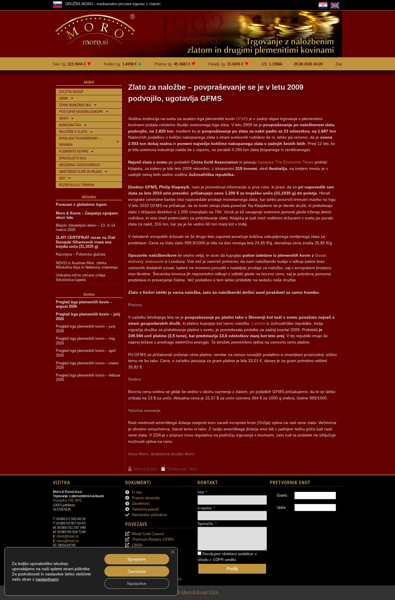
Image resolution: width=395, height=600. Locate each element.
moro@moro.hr (68, 541)
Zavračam (137, 571)
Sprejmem (136, 559)
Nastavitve (136, 583)
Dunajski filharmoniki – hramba (79, 141)
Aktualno (89, 197)
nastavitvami (47, 579)
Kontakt (208, 482)
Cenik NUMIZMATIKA (75, 105)
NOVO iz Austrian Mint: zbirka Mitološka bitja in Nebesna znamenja (86, 265)
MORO (89, 82)
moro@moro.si (67, 536)
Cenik (63, 98)
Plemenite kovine (73, 151)
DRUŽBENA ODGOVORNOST (79, 165)
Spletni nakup (71, 91)
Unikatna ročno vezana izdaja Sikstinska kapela (81, 277)
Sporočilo (206, 524)
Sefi (62, 178)
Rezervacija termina (77, 185)
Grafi (63, 118)
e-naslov (205, 508)
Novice (89, 294)
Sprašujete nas (72, 158)
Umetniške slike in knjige (80, 171)
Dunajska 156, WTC (67, 500)
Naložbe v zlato (73, 131)
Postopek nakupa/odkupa (81, 111)
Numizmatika (70, 125)
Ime (201, 492)
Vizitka (61, 482)
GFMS (242, 118)
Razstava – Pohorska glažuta (80, 254)
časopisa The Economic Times (285, 162)
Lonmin (258, 323)
